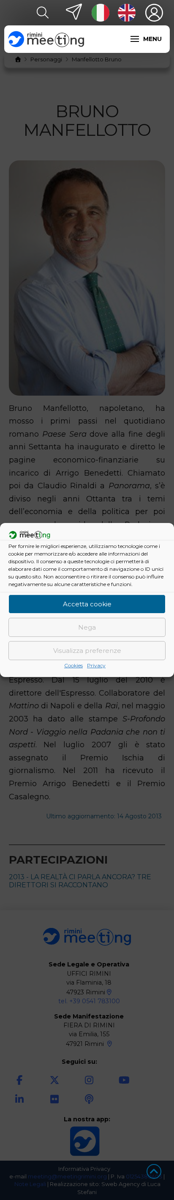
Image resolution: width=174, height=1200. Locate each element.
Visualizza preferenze (87, 651)
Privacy (96, 665)
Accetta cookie (87, 604)
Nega (87, 627)
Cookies (73, 665)
